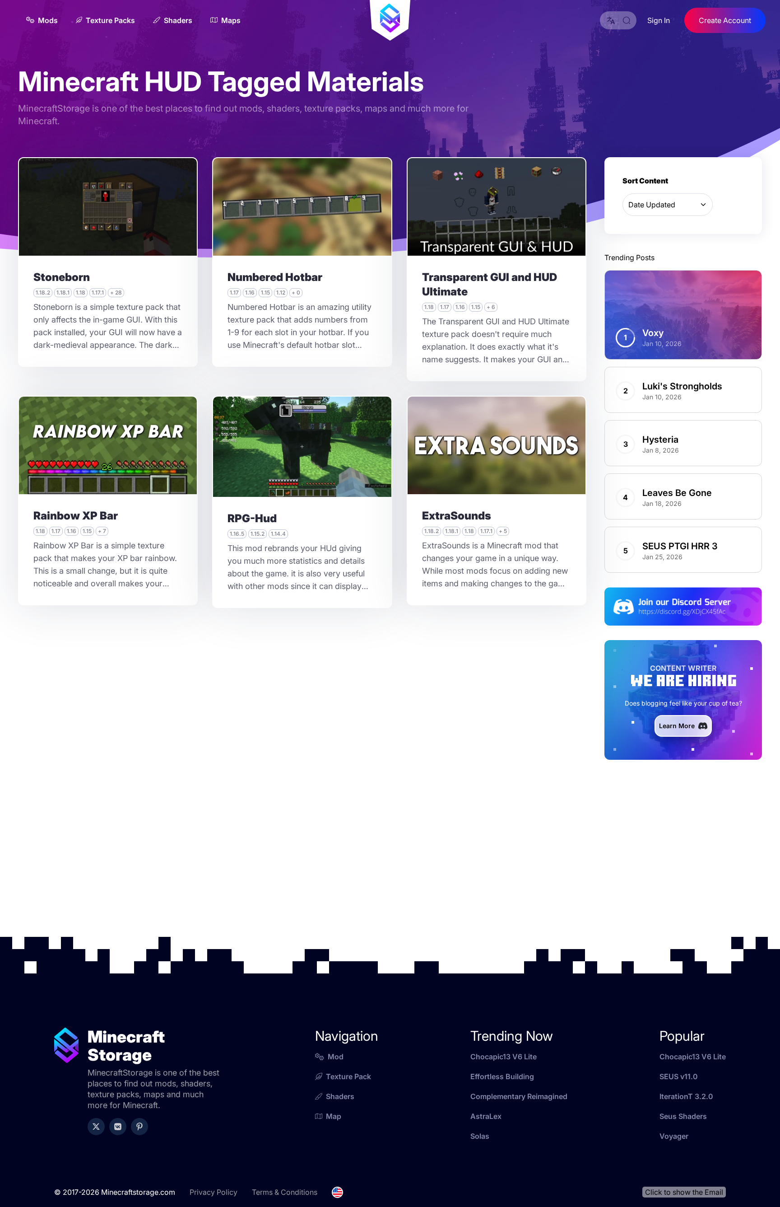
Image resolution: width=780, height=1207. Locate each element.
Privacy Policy (213, 1192)
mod (336, 1056)
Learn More (677, 726)
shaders (340, 1096)
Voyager (673, 1136)
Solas (479, 1136)
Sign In (658, 20)
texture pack (348, 1076)
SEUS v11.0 (678, 1076)
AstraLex (485, 1116)
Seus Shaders (683, 1116)
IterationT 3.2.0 (686, 1096)
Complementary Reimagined (518, 1096)
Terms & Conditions (284, 1192)
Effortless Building (502, 1076)
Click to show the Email (684, 1192)
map (333, 1116)
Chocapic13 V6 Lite (503, 1056)
